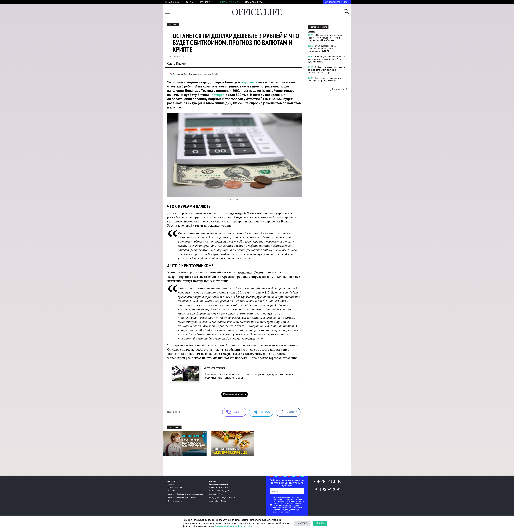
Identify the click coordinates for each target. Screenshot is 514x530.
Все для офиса (254, 1)
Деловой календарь (337, 1)
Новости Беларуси (174, 501)
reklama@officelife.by (217, 501)
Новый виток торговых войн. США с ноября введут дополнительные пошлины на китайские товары (248, 375)
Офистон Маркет (228, 1)
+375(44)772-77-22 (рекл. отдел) (222, 498)
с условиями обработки (293, 503)
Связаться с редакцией (218, 484)
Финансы (173, 25)
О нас (189, 1)
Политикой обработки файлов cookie (233, 526)
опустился (249, 82)
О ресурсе (171, 484)
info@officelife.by (216, 494)
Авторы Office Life (174, 487)
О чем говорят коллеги (218, 487)
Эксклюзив (172, 1)
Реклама (205, 1)
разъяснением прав (291, 506)
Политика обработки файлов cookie (181, 498)
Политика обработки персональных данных (185, 494)
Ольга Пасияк (176, 63)
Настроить (302, 523)
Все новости (338, 89)
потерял (218, 95)
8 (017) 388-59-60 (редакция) (220, 491)
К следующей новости (234, 394)
